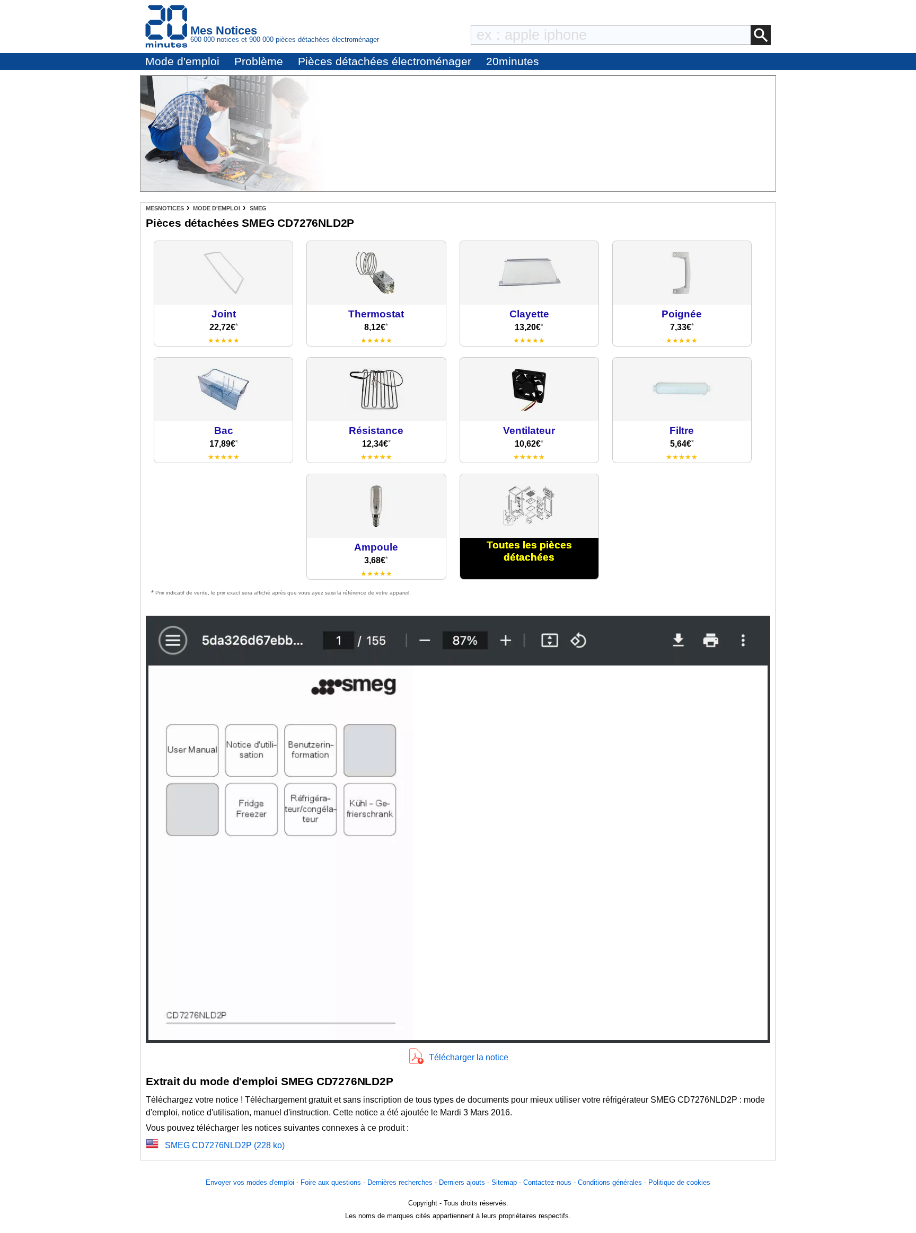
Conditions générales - (613, 1182)
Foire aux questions (331, 1182)
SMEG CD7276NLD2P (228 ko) (225, 1145)
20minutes (512, 61)
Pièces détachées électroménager (384, 61)
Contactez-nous (547, 1182)
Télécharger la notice (468, 1057)
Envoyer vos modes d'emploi (250, 1182)
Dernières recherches (400, 1182)
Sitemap (504, 1182)
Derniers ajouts (462, 1182)
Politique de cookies (679, 1182)
